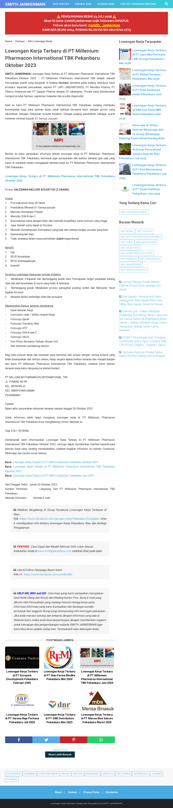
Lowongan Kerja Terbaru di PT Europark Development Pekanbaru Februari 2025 (22, 677)
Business (29, 773)
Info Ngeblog (129, 259)
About (58, 792)
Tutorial (12, 779)
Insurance (92, 773)
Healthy (78, 773)
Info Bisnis (127, 231)
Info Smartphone (131, 264)
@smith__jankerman (104, 25)
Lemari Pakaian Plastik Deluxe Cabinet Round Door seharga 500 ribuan (140, 285)
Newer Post (60, 749)
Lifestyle (107, 773)
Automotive (14, 773)
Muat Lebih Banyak (59, 754)
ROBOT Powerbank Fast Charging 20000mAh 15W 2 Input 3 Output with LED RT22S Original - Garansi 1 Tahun (142, 341)
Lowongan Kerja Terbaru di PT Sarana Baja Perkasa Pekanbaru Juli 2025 (22, 718)
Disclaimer (112, 792)
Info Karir (127, 242)
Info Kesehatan (130, 248)
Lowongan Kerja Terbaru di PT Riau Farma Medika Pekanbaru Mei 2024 (59, 675)
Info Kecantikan (146, 242)
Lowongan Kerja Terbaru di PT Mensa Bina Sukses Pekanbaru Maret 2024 (97, 718)
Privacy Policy (91, 792)
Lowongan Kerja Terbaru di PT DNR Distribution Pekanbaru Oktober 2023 (55, 462)
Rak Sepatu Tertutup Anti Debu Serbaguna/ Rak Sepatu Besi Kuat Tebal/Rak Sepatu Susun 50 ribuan (141, 300)
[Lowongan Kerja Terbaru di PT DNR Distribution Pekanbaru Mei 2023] (60, 701)
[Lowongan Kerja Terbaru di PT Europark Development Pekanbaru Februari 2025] (22, 658)
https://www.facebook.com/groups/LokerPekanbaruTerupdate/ (59, 518)
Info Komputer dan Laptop (136, 253)
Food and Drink (48, 773)
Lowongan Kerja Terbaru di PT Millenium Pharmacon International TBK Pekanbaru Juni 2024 (97, 677)
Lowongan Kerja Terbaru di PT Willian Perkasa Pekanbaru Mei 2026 (149, 74)
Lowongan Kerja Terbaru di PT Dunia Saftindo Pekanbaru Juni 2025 (149, 189)
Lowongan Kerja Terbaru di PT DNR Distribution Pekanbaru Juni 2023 (53, 475)
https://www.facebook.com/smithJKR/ (48, 574)
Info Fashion (144, 231)
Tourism (157, 773)
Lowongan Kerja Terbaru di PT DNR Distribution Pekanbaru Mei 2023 (59, 718)
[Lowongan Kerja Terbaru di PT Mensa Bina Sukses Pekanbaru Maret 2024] (97, 701)
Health (65, 773)
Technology (140, 773)
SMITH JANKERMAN (25, 4)
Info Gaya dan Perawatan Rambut (141, 237)
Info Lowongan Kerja (134, 212)
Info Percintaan (150, 259)
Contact (72, 792)
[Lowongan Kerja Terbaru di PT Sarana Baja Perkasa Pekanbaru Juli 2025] (22, 701)
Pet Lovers (123, 773)
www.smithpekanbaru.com (54, 551)
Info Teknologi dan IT (133, 270)
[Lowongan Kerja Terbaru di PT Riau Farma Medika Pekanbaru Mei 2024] (60, 658)
